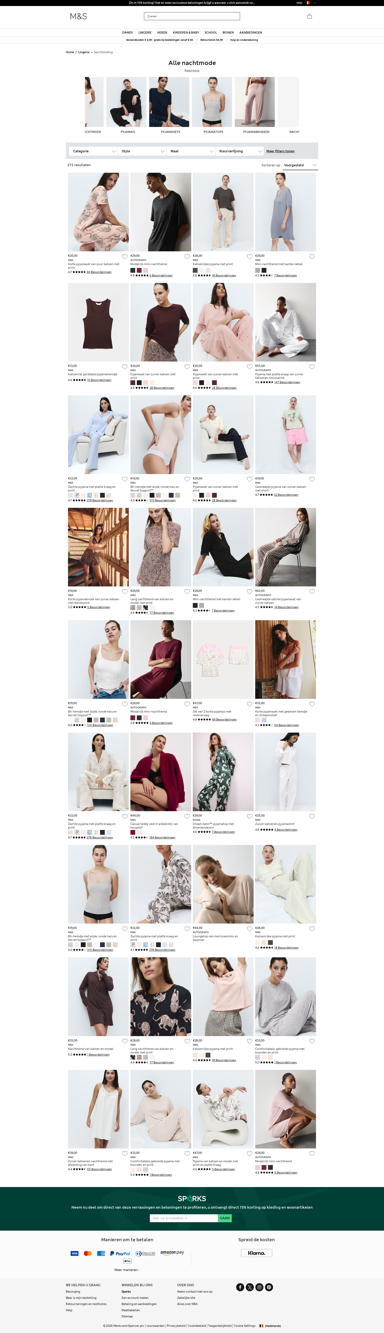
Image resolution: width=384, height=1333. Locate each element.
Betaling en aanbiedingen (139, 1304)
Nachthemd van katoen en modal (90, 1049)
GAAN (225, 1218)
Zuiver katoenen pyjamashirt (275, 824)
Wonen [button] (228, 32)
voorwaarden (155, 1326)
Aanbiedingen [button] (250, 32)
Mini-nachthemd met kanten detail (279, 264)
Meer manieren (126, 1270)
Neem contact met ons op (194, 1291)
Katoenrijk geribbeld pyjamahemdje (92, 374)
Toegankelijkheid (220, 1326)
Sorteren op (271, 165)
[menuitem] (127, 33)
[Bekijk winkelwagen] (309, 16)
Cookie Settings (244, 1326)
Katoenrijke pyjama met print (213, 264)
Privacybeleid (176, 1326)
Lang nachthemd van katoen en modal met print (151, 601)
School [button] (211, 32)
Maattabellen (131, 1310)
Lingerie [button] (145, 32)
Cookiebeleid (197, 1326)
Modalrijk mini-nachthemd (148, 264)
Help (69, 1310)
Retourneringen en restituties (86, 1304)
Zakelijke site (186, 1298)
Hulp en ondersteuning (244, 40)
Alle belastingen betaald (192, 3)
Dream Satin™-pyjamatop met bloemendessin (213, 825)
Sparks (126, 1291)
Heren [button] (162, 32)
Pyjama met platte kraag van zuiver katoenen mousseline (279, 376)
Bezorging (73, 1291)
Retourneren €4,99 (211, 40)
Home (70, 52)
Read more (192, 70)
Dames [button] (127, 32)
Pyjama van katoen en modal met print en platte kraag (215, 1163)
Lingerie (83, 52)
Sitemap (127, 1316)
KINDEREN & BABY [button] (186, 32)
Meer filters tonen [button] (280, 151)
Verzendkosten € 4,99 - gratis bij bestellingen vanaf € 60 (159, 40)
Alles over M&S (187, 1304)
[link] (308, 2)
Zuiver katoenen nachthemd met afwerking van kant (90, 1163)
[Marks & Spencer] (79, 16)
